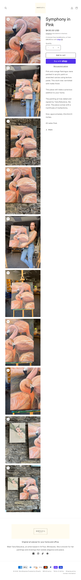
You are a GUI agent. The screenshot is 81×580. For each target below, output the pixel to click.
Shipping (49, 33)
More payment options (61, 66)
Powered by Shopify (34, 571)
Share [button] (50, 130)
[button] (5, 8)
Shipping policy (71, 571)
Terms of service (59, 571)
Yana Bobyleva (23, 571)
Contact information (69, 573)
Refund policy (47, 571)
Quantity (48, 43)
